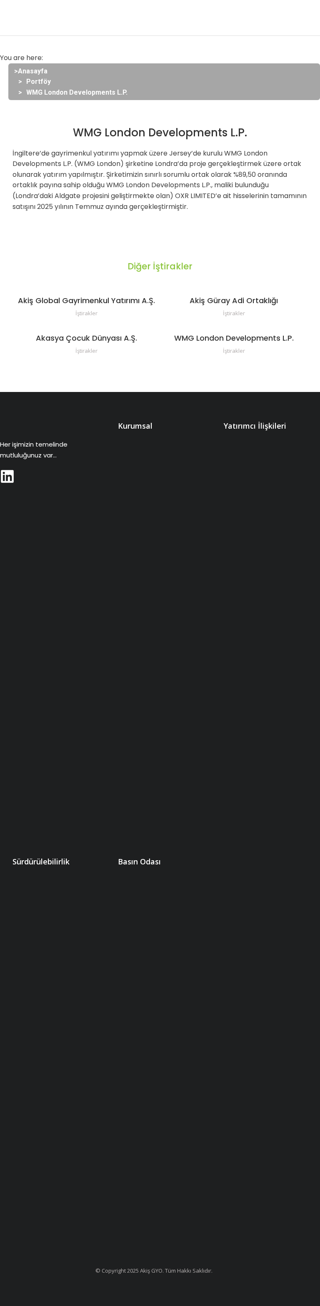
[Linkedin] (7, 476)
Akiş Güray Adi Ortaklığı (234, 300)
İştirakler (86, 313)
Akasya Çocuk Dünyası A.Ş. (86, 338)
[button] (12, 18)
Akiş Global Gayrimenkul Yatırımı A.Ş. (86, 300)
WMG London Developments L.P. (234, 338)
